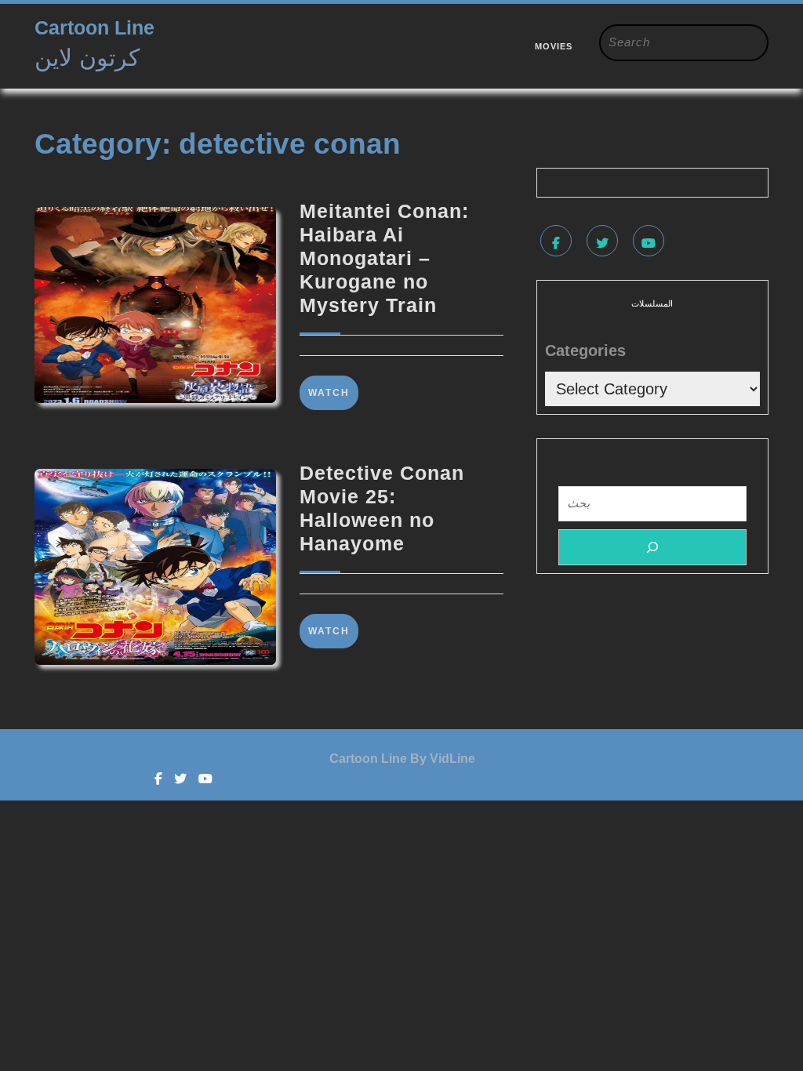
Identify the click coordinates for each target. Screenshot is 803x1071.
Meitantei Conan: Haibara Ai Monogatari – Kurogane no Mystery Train (384, 258)
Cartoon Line (94, 27)
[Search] (652, 547)
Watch (333, 392)
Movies (553, 46)
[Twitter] (604, 243)
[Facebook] (558, 243)
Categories (585, 350)
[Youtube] (650, 243)
